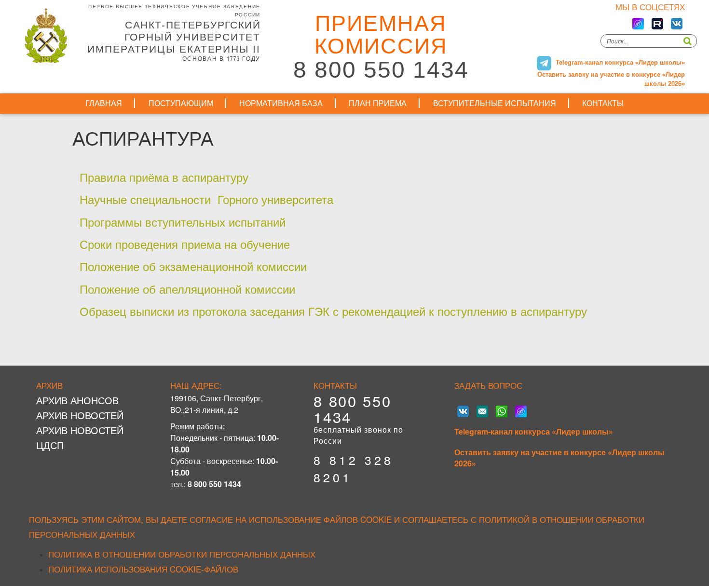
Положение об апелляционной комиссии (187, 288)
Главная (103, 103)
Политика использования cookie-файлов (143, 569)
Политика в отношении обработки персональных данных (181, 554)
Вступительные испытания (494, 103)
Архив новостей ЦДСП (79, 437)
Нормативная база (281, 103)
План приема (378, 103)
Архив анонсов (77, 400)
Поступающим (181, 103)
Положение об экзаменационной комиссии (193, 266)
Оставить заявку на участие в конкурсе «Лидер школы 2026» (559, 458)
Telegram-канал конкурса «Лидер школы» (533, 431)
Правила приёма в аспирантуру (164, 176)
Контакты (603, 103)
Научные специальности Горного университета (206, 199)
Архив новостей (79, 415)
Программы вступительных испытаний (183, 221)
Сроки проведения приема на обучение (186, 243)
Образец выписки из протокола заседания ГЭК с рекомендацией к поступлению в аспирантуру (333, 310)
